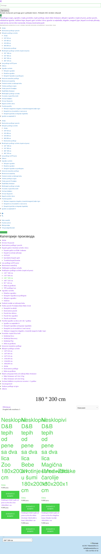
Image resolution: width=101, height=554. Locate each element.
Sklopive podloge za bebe (10, 33)
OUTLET (7, 255)
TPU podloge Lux (10, 288)
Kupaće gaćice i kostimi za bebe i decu (15, 248)
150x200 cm (8, 361)
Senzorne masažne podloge (10, 78)
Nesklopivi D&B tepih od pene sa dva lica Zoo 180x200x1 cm (10, 502)
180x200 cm (8, 363)
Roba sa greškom (10, 285)
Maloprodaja (6, 225)
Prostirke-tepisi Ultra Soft (10, 96)
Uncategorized (7, 384)
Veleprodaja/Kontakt (8, 228)
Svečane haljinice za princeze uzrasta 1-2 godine (19, 381)
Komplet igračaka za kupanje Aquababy (16, 113)
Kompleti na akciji (10, 308)
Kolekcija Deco (9, 336)
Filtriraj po (7, 407)
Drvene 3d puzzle (7, 101)
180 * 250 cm (7, 61)
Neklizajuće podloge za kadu (11, 93)
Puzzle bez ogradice (11, 316)
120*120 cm (8, 351)
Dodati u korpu (10, 494)
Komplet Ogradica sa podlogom (13, 76)
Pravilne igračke (7, 106)
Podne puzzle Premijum (9, 88)
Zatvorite (3, 232)
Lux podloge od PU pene (9, 63)
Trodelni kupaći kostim (12, 260)
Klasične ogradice (9, 73)
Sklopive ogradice (9, 71)
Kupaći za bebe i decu (8, 103)
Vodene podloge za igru (9, 86)
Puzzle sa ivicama (10, 318)
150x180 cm (8, 358)
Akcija (4, 28)
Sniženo (6, 301)
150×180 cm (7, 41)
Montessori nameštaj (8, 81)
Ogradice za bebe (7, 68)
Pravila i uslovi (6, 223)
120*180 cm (8, 353)
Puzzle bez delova (10, 313)
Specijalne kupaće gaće (12, 258)
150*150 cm (7, 38)
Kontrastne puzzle (10, 311)
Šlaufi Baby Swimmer (8, 91)
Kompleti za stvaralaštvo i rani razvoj (15, 111)
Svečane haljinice (7, 98)
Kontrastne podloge (10, 48)
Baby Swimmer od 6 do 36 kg (14, 379)
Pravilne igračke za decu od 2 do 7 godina (16, 321)
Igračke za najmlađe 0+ (9, 116)
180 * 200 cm (7, 58)
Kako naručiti (6, 220)
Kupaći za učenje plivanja (13, 253)
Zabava (4, 66)
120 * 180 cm (7, 53)
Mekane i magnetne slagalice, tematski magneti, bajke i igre (22, 108)
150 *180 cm (7, 56)
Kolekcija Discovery (10, 338)
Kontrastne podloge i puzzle (11, 30)
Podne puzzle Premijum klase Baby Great (16, 306)
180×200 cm (7, 46)
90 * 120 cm (8, 283)
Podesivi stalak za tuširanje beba (12, 83)
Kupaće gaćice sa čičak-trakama (15, 250)
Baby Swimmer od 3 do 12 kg (14, 376)
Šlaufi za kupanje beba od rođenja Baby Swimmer (19, 374)
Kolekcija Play (9, 341)
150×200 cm (7, 43)
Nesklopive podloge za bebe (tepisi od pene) (15, 51)
